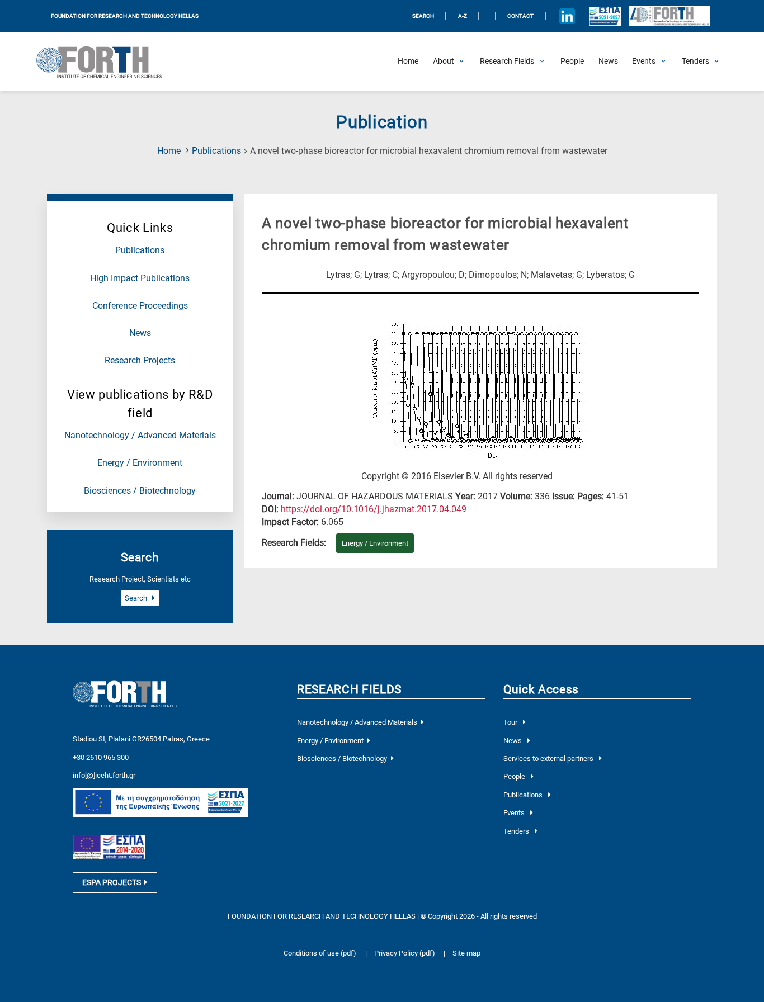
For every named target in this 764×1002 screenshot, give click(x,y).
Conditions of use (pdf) (320, 953)
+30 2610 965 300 (101, 757)
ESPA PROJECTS (111, 882)
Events (514, 813)
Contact (520, 16)
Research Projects (140, 361)
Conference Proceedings (140, 306)
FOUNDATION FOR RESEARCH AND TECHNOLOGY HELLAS (125, 16)
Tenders (517, 831)
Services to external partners (549, 758)
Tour (511, 722)
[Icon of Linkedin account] (566, 16)
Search (137, 598)
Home (169, 151)
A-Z (462, 16)
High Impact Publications (140, 278)
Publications (216, 151)
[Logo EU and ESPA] (605, 16)
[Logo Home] (105, 61)
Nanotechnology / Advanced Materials (140, 436)
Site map (466, 953)
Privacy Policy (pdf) (405, 953)
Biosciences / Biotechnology (140, 491)
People (515, 776)
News (140, 333)
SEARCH (423, 16)
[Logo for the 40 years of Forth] (669, 16)
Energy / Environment (139, 463)
